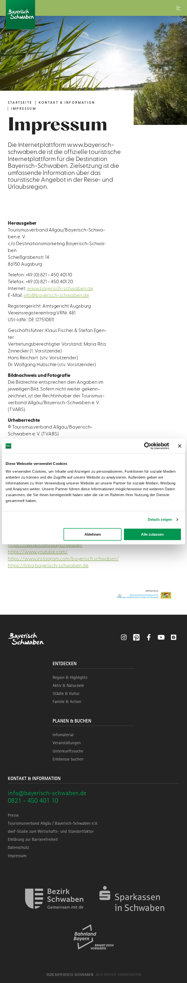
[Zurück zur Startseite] (93, 14)
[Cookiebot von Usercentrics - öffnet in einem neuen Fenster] (147, 446)
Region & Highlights (70, 677)
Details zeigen (160, 519)
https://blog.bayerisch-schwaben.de (48, 565)
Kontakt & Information (67, 102)
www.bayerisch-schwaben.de (60, 288)
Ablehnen (92, 534)
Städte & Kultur (66, 693)
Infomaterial (63, 734)
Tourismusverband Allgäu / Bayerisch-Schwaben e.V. (53, 823)
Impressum (23, 108)
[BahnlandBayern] (93, 954)
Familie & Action (67, 701)
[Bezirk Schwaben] (54, 915)
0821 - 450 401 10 (33, 800)
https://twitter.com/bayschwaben (45, 545)
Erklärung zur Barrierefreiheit (33, 839)
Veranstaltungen (67, 742)
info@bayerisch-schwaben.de (56, 295)
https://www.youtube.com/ (37, 552)
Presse (13, 815)
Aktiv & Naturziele (68, 685)
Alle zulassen (152, 534)
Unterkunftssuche (68, 751)
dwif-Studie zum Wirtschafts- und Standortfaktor (51, 831)
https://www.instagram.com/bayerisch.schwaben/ (63, 558)
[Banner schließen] (179, 446)
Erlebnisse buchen (68, 759)
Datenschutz (18, 847)
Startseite (20, 102)
